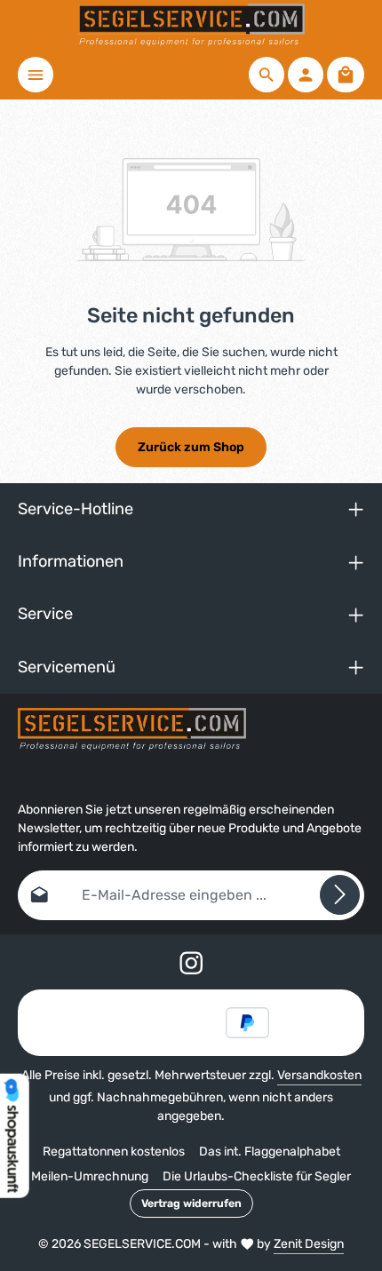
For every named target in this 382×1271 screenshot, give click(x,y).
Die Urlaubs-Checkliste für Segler (257, 1176)
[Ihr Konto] (305, 74)
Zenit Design (309, 1243)
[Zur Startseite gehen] (191, 25)
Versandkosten (319, 1075)
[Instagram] (191, 965)
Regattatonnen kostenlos (114, 1151)
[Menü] (35, 74)
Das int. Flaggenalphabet (269, 1151)
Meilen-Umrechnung (89, 1176)
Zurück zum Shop (191, 447)
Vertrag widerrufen (191, 1203)
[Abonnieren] (340, 895)
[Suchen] (266, 74)
